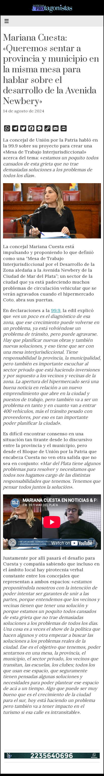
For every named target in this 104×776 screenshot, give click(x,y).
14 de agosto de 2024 (23, 110)
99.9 (55, 310)
